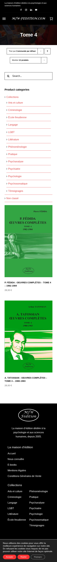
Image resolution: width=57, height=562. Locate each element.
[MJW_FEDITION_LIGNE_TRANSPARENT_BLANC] (28, 18)
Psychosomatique (18, 183)
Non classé (12, 198)
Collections (12, 97)
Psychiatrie (14, 169)
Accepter (9, 557)
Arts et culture (15, 102)
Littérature (13, 139)
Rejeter (24, 557)
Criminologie (15, 110)
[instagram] (26, 10)
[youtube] (36, 10)
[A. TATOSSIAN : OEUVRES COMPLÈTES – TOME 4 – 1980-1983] (28, 336)
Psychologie (15, 176)
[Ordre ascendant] (47, 51)
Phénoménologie (17, 147)
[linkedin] (31, 10)
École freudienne (17, 117)
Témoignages (15, 191)
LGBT (11, 132)
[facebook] (21, 10)
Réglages (38, 557)
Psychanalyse (15, 161)
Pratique (12, 154)
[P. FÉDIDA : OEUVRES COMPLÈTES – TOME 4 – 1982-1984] (28, 241)
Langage (13, 124)
